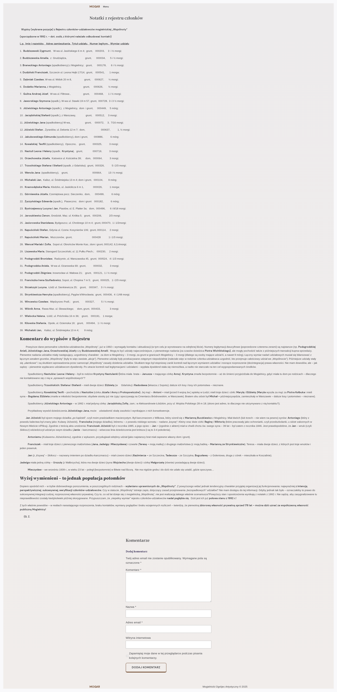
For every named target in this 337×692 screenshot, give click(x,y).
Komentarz (133, 569)
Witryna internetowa (138, 637)
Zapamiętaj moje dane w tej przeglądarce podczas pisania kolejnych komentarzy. (165, 655)
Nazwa (131, 606)
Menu (106, 6)
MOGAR (95, 6)
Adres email (134, 622)
